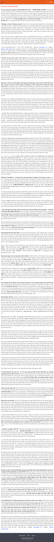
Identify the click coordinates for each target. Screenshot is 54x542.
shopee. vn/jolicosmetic (7, 49)
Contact (33, 535)
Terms (28, 535)
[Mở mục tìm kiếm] (47, 2)
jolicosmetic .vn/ (43, 47)
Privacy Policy (22, 535)
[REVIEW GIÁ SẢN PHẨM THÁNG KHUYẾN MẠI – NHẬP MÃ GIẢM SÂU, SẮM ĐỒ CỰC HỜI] (2, 2)
